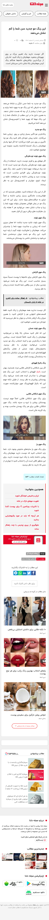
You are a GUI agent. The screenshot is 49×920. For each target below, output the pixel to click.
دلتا (34, 905)
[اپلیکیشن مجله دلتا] (36, 884)
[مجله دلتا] (36, 5)
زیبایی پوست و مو (28, 559)
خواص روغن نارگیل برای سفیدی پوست (28, 715)
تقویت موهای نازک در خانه (28, 501)
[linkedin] (24, 573)
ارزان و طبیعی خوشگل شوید (27, 495)
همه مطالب (41, 13)
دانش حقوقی (10, 13)
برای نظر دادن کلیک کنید (24, 583)
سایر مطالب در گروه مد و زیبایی (35, 592)
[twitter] (29, 573)
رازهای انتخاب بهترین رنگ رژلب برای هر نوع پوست (26, 672)
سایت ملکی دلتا (8, 5)
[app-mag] (24, 543)
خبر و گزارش (26, 13)
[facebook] (33, 573)
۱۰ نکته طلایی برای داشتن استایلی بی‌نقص (27, 629)
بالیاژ (38, 371)
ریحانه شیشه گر (32, 553)
